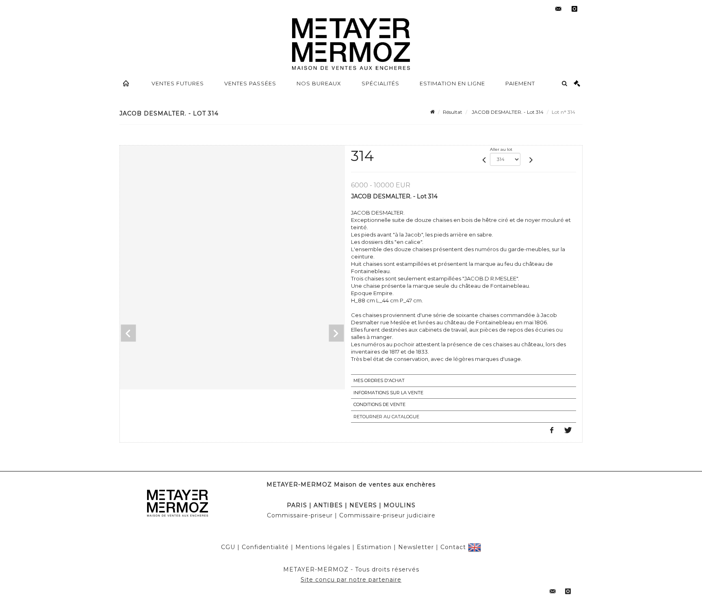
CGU (228, 547)
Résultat (452, 112)
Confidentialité (265, 547)
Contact (453, 547)
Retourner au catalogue (386, 416)
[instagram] (574, 9)
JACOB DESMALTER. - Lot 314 (507, 112)
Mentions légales (322, 547)
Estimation (374, 547)
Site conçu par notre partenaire (351, 579)
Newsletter (416, 547)
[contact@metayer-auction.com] (558, 9)
